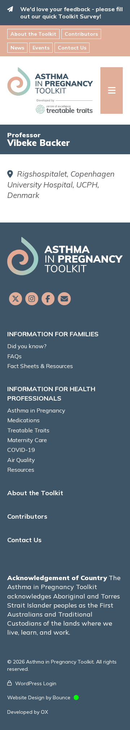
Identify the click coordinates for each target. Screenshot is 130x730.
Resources (20, 469)
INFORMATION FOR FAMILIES (53, 334)
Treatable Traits (28, 430)
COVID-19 (21, 449)
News (17, 47)
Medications (23, 420)
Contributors (81, 34)
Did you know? (27, 346)
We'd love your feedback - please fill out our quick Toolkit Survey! (71, 12)
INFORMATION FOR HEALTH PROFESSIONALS (51, 393)
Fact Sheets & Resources (40, 366)
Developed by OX (27, 712)
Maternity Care (27, 440)
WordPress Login (35, 683)
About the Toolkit (33, 34)
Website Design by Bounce (38, 697)
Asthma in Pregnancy (36, 410)
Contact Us (72, 47)
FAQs (14, 356)
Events (40, 47)
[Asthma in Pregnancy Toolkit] (53, 90)
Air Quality (21, 459)
